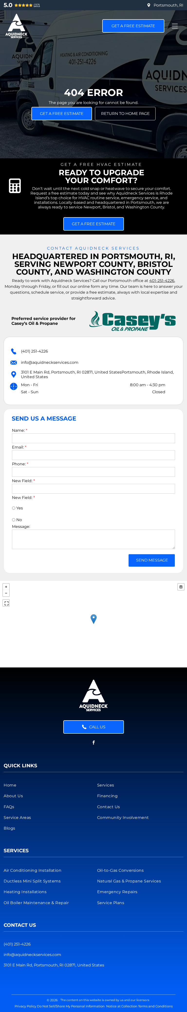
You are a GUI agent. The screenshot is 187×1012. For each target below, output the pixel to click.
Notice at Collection (121, 1006)
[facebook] (93, 743)
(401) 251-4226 (34, 351)
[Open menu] (174, 26)
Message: (21, 526)
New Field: (22, 480)
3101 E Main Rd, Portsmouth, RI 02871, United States (54, 965)
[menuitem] (47, 785)
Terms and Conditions (155, 1006)
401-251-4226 (161, 280)
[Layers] (181, 587)
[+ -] (93, 624)
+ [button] (6, 587)
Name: (18, 430)
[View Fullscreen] (6, 603)
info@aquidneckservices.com (49, 362)
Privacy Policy (25, 1006)
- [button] (6, 593)
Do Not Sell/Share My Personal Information (71, 1006)
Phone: (19, 464)
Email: (18, 447)
